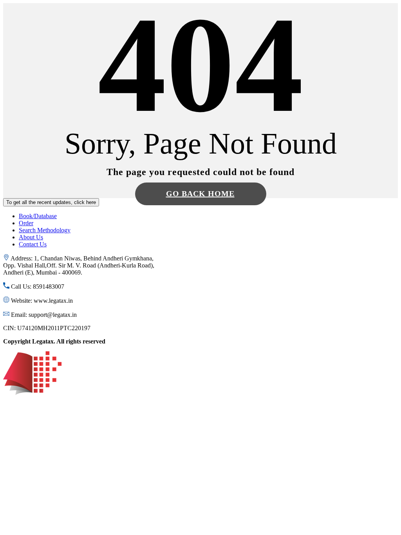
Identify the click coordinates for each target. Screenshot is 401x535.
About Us (31, 237)
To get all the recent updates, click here (51, 202)
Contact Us (33, 244)
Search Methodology (44, 230)
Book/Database (38, 216)
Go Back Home (200, 193)
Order (26, 223)
